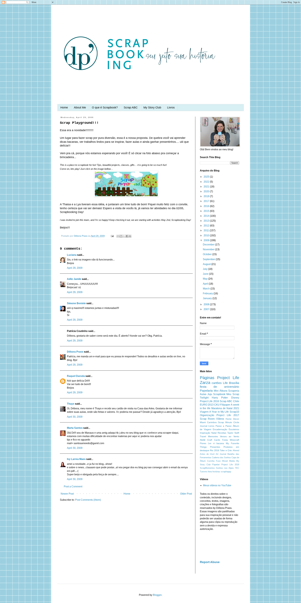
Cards (217, 440)
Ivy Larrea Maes (76, 459)
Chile (236, 401)
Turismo (203, 471)
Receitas (222, 433)
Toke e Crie (226, 450)
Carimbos (212, 422)
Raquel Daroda (76, 376)
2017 (207, 201)
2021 (207, 186)
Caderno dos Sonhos (221, 457)
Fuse (218, 461)
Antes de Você (207, 454)
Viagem (204, 411)
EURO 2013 (207, 404)
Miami (203, 422)
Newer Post (67, 493)
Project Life (228, 377)
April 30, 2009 (74, 416)
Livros (171, 107)
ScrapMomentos (207, 468)
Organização (207, 415)
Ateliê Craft (206, 440)
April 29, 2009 (74, 268)
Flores (203, 443)
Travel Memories (209, 436)
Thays (70, 403)
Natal (214, 433)
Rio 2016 (214, 450)
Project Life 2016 (209, 401)
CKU (217, 404)
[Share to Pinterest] (130, 236)
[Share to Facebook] (127, 236)
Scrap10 (234, 411)
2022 (207, 181)
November (209, 249)
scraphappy (226, 471)
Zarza (205, 382)
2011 (207, 230)
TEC (237, 468)
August (207, 264)
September (209, 259)
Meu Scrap (232, 394)
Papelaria (206, 390)
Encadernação (220, 429)
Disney (235, 397)
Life (225, 383)
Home (64, 107)
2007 (207, 309)
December (209, 244)
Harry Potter (220, 397)
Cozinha (210, 461)
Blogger (157, 595)
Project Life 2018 (230, 464)
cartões (217, 383)
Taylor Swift (233, 433)
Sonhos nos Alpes (225, 468)
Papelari (216, 464)
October (207, 254)
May (205, 278)
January (207, 298)
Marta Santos (75, 428)
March (206, 288)
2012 (207, 225)
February (208, 293)
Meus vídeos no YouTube (217, 485)
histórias (216, 471)
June (206, 274)
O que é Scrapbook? (105, 107)
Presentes (215, 447)
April (206, 283)
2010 (207, 235)
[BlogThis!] (121, 236)
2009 (207, 240)
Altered (236, 450)
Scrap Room (207, 418)
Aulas (203, 394)
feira (210, 471)
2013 (207, 220)
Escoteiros (234, 429)
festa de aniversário (219, 386)
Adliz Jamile (74, 279)
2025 (207, 176)
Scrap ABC (130, 107)
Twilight (204, 397)
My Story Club (152, 107)
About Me (80, 107)
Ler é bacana (216, 443)
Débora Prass (75, 351)
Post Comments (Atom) (88, 499)
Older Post (186, 493)
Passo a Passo (224, 426)
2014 (207, 216)
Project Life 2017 (228, 415)
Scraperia (233, 390)
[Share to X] (124, 236)
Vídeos (220, 418)
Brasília (234, 383)
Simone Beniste (76, 303)
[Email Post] (112, 236)
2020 (207, 191)
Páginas (207, 377)
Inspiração (205, 433)
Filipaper (225, 404)
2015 (207, 211)
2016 (207, 206)
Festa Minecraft (230, 440)
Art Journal (221, 454)
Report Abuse (210, 562)
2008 (207, 304)
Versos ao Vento (229, 436)
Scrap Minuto (225, 422)
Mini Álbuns (220, 390)
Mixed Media (228, 461)
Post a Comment (73, 486)
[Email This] (118, 236)
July (205, 269)
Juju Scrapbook (216, 394)
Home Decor (232, 419)
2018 (207, 196)
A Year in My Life (219, 411)
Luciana (72, 255)
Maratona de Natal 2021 (225, 408)
